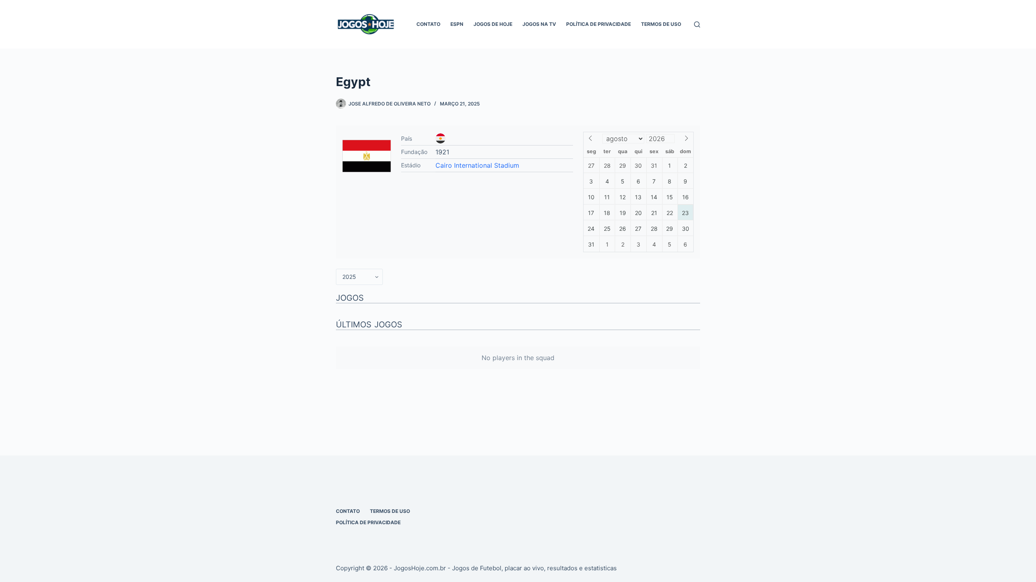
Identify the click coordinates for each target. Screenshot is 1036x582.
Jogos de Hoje (492, 24)
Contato (428, 24)
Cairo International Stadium (477, 165)
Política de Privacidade (598, 24)
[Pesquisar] (697, 24)
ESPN (456, 24)
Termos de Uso (661, 24)
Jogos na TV (539, 24)
